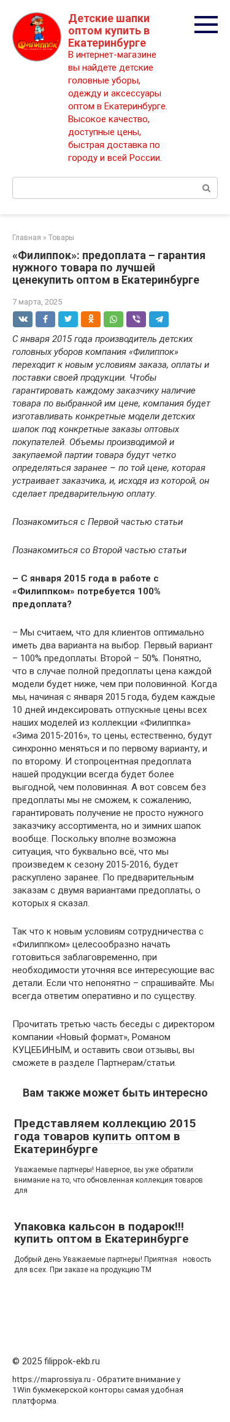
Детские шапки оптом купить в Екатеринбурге (109, 30)
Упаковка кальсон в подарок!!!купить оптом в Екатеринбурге (101, 1232)
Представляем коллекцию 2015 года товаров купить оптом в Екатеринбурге (105, 1136)
